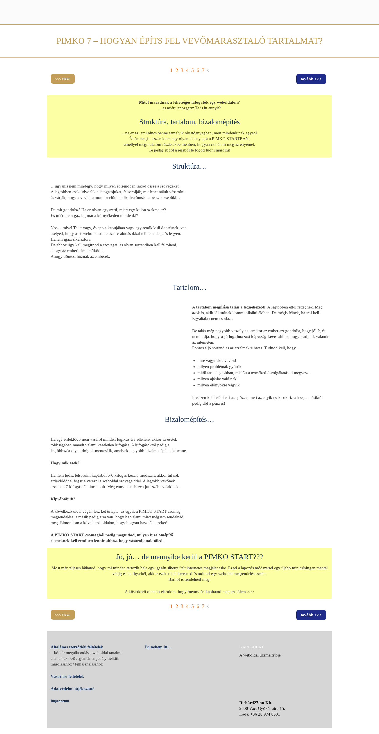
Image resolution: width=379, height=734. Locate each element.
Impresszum (60, 701)
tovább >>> (311, 79)
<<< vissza (62, 79)
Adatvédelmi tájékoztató (73, 688)
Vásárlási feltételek (67, 676)
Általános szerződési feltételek (77, 647)
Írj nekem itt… (158, 647)
